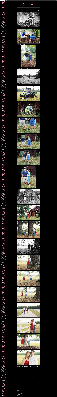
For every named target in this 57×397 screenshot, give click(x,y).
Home (28, 383)
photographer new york (20, 370)
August (18, 391)
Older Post (39, 383)
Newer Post (18, 383)
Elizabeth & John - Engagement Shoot (21, 393)
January (18, 394)
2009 (17, 395)
